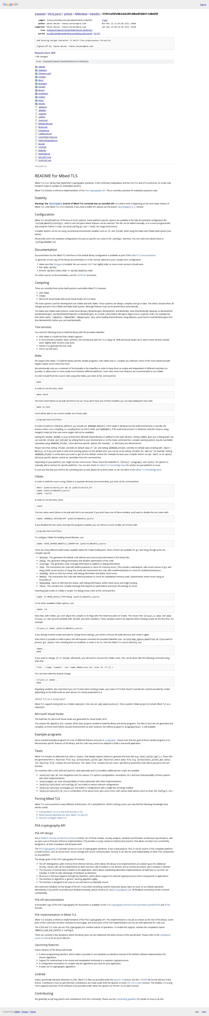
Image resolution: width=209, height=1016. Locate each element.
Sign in (203, 4)
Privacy (25, 1011)
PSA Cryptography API (95, 190)
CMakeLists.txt (45, 133)
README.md (44, 153)
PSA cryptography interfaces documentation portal (130, 904)
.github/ (41, 66)
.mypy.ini (42, 113)
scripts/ (41, 97)
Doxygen (58, 264)
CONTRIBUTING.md (47, 137)
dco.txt (41, 143)
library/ (41, 90)
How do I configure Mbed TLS (53, 818)
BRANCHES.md (45, 123)
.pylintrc (41, 117)
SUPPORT (81, 275)
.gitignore (42, 107)
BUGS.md (42, 127)
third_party (55, 13)
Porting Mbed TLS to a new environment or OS (60, 811)
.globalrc (42, 110)
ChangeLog (43, 130)
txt (197, 1011)
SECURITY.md (44, 157)
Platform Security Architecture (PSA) (57, 838)
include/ (41, 86)
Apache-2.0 (119, 979)
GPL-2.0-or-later (134, 982)
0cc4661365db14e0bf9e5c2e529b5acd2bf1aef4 (69, 33)
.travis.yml (42, 120)
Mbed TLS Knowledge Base (148, 469)
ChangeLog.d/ (44, 73)
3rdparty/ (42, 70)
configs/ (42, 76)
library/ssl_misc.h (42, 52)
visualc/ (41, 103)
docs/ (41, 80)
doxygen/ (42, 83)
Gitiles (17, 1011)
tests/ (41, 100)
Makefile (42, 150)
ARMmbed (81, 13)
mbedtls (95, 13)
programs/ (43, 93)
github (68, 13)
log (104, 20)
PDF (158, 904)
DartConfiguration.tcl (48, 140)
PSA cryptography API (49, 848)
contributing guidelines (126, 999)
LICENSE (42, 147)
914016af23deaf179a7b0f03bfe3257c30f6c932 (69, 30)
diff (97, 33)
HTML (167, 904)
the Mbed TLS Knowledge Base (111, 465)
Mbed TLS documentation (144, 255)
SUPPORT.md (44, 160)
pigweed (40, 13)
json (204, 1011)
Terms (33, 1011)
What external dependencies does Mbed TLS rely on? (63, 815)
